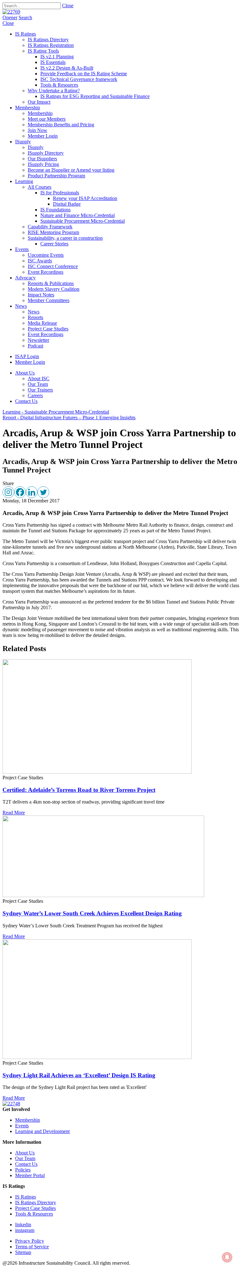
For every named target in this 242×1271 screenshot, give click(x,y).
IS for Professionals (59, 192)
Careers (35, 395)
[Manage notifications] (227, 1257)
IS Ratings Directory (48, 39)
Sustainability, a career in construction (65, 238)
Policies (23, 1169)
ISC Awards (40, 260)
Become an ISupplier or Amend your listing (71, 170)
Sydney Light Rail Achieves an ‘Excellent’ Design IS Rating (79, 1075)
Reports (35, 317)
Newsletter (38, 340)
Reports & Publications (51, 283)
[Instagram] (8, 492)
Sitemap (23, 1252)
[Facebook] (20, 492)
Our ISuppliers (42, 158)
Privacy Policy (29, 1241)
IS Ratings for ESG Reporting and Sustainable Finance (95, 96)
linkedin (23, 1224)
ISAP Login (27, 356)
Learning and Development (42, 1131)
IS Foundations (55, 209)
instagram (24, 1230)
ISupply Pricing (43, 164)
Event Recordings (45, 272)
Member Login (43, 136)
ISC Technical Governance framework (78, 79)
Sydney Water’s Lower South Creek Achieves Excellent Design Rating (92, 913)
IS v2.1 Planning (57, 56)
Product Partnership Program (56, 175)
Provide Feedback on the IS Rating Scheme (83, 73)
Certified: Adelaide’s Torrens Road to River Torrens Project (79, 790)
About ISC (38, 378)
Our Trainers (40, 389)
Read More (14, 812)
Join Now (37, 130)
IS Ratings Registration (51, 45)
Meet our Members (47, 119)
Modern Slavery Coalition (53, 289)
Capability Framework (50, 226)
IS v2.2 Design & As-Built (66, 68)
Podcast (35, 345)
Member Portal (30, 1175)
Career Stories (54, 243)
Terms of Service (32, 1246)
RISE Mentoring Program (53, 232)
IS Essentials (53, 62)
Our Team (38, 384)
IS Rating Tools (43, 51)
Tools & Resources (59, 85)
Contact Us (26, 401)
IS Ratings (25, 34)
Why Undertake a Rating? (54, 90)
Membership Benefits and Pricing (61, 124)
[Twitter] (43, 492)
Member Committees (48, 300)
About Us (25, 372)
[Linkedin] (31, 492)
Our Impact (39, 102)
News (21, 306)
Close (67, 5)
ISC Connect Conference (53, 266)
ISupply (23, 141)
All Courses (39, 187)
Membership (27, 107)
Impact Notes (41, 294)
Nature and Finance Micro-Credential (77, 215)
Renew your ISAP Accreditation (85, 198)
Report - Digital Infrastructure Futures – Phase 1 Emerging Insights (69, 417)
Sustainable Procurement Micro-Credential (82, 221)
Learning (24, 181)
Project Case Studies (48, 328)
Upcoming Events (46, 255)
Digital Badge (67, 204)
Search (25, 17)
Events (22, 249)
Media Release (42, 323)
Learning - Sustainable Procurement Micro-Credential (56, 412)
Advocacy (25, 277)
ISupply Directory (46, 153)
